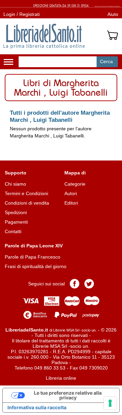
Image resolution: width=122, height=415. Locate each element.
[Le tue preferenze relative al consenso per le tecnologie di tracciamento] (110, 403)
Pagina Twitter (89, 283)
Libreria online (61, 378)
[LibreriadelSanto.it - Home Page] (44, 36)
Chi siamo (15, 184)
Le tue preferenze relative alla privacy (68, 395)
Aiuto (112, 14)
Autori (70, 193)
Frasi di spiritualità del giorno (35, 266)
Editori (71, 203)
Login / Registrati (21, 14)
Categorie (74, 184)
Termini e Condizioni (26, 193)
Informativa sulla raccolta (36, 407)
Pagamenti (16, 222)
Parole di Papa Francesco (32, 257)
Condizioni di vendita (27, 203)
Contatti (13, 231)
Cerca (106, 61)
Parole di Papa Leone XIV (34, 245)
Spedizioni (16, 212)
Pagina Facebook (74, 283)
